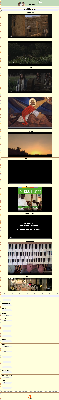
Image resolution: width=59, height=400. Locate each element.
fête (31, 8)
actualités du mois (29, 7)
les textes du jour (34, 7)
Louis (33, 8)
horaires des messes (23, 7)
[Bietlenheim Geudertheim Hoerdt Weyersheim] (30, 3)
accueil (19, 7)
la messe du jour (39, 7)
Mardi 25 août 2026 (28, 8)
